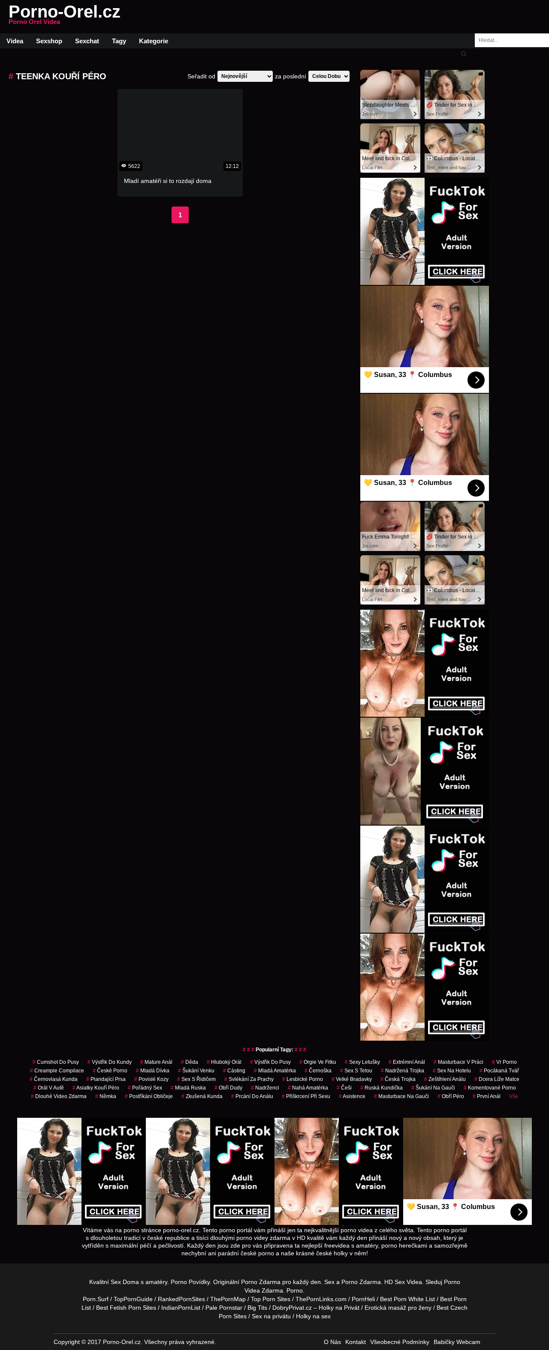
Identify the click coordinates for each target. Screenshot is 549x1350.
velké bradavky (352, 1079)
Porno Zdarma (261, 1281)
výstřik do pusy (270, 1062)
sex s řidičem (196, 1079)
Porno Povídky (190, 1281)
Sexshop (49, 41)
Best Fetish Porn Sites (126, 1307)
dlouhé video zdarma (59, 1096)
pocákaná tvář (499, 1071)
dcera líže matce (496, 1079)
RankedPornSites (181, 1299)
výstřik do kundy (109, 1062)
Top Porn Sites (270, 1299)
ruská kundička (381, 1088)
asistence (352, 1096)
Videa (14, 41)
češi (344, 1088)
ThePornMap (228, 1299)
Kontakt (355, 1341)
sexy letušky (362, 1062)
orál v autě (48, 1088)
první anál (487, 1096)
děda (189, 1062)
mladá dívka (152, 1071)
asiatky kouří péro (95, 1088)
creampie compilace (57, 1071)
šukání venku (196, 1071)
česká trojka (398, 1079)
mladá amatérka (275, 1071)
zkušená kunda (202, 1096)
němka (105, 1096)
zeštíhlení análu (445, 1079)
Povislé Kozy (151, 1079)
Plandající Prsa (106, 1079)
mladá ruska (188, 1088)
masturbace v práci (458, 1062)
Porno (295, 1290)
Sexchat (87, 41)
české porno (110, 1071)
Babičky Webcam (457, 1341)
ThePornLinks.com (321, 1299)
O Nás (332, 1341)
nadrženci (265, 1088)
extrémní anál (407, 1062)
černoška (318, 1071)
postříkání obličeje (149, 1096)
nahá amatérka (308, 1088)
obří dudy (228, 1088)
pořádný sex (145, 1088)
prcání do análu (252, 1096)
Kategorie (153, 41)
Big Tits (257, 1307)
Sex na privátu (271, 1316)
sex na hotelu (452, 1071)
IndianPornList (180, 1307)
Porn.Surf (96, 1299)
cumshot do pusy (56, 1062)
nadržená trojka (402, 1071)
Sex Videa (408, 1281)
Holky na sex (313, 1316)
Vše (513, 1096)
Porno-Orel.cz (65, 17)
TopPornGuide (133, 1299)
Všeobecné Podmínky (399, 1341)
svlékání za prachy (249, 1079)
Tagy (119, 41)
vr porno (504, 1062)
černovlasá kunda (54, 1079)
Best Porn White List (407, 1299)
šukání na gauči (433, 1088)
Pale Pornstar (223, 1307)
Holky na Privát (339, 1307)
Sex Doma (125, 1281)
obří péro (450, 1096)
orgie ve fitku (317, 1062)
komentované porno (490, 1088)
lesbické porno (302, 1079)
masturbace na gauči (401, 1096)
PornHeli (363, 1299)
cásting (234, 1071)
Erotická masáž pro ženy (398, 1307)
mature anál (156, 1062)
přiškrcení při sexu (306, 1096)
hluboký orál (224, 1062)
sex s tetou (356, 1071)
